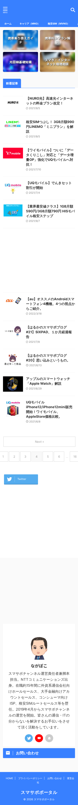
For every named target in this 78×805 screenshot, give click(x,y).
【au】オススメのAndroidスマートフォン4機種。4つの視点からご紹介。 (50, 304)
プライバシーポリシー (30, 778)
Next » (39, 442)
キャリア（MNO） (30, 23)
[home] (49, 738)
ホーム (8, 23)
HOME (9, 778)
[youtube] (39, 738)
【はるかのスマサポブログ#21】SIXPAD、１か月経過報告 (49, 332)
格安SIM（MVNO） (58, 23)
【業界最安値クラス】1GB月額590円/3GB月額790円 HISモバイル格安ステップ (50, 211)
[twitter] (29, 738)
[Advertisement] (39, 261)
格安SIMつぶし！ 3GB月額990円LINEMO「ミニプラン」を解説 (50, 126)
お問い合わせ (54, 778)
